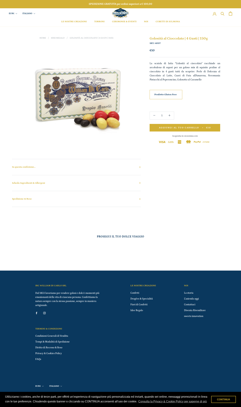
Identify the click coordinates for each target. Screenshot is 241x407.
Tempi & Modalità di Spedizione (52, 341)
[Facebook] (36, 313)
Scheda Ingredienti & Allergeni (28, 183)
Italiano (27, 13)
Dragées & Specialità (141, 298)
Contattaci (189, 304)
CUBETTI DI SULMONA (168, 21)
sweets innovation (193, 316)
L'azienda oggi (191, 298)
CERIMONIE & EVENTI (124, 21)
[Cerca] (222, 13)
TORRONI (99, 21)
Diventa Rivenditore (195, 310)
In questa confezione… (23, 167)
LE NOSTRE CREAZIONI (74, 21)
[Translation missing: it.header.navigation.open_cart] (230, 13)
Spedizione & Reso (22, 199)
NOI (146, 21)
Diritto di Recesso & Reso (48, 347)
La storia (188, 293)
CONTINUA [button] (223, 399)
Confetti (134, 293)
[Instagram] (44, 313)
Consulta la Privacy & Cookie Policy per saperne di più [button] (172, 401)
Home (43, 38)
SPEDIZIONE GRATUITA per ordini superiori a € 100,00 (120, 4)
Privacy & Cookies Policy (48, 353)
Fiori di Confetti (138, 304)
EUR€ (11, 13)
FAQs (38, 359)
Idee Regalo (58, 38)
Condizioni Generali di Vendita (51, 336)
